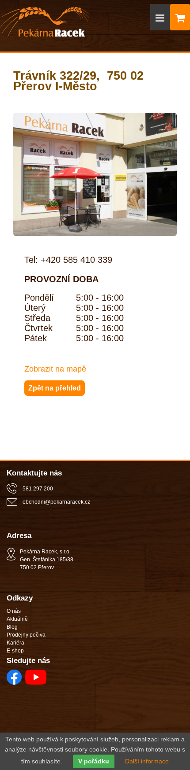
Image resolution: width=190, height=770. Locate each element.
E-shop (15, 651)
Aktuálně (17, 619)
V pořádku (93, 761)
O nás (14, 611)
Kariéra (15, 643)
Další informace (147, 761)
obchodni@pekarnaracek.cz (56, 502)
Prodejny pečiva (26, 635)
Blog (12, 627)
